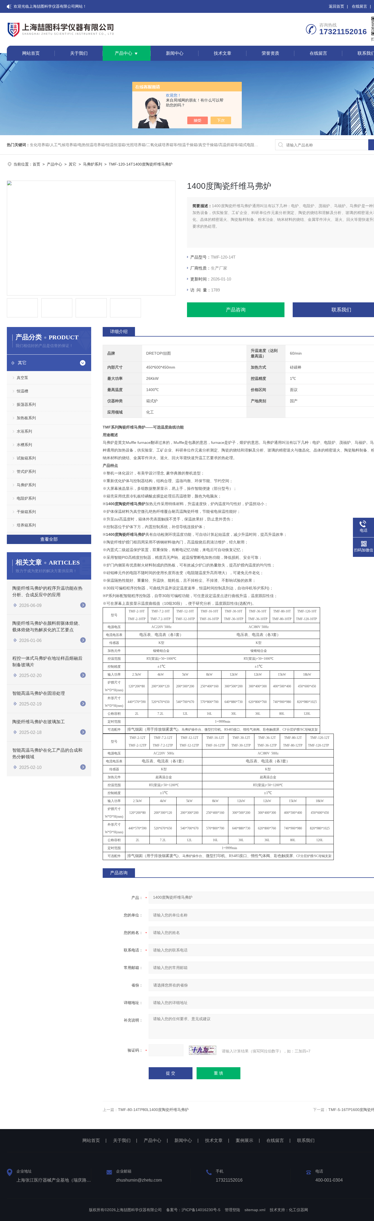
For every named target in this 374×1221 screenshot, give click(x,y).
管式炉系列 (26, 471)
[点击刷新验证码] (202, 1050)
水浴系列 (24, 431)
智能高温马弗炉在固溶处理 (38, 693)
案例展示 (244, 1140)
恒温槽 (22, 391)
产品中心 (123, 53)
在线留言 (359, 6)
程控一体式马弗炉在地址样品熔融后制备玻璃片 (47, 661)
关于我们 (79, 53)
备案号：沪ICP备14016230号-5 (193, 1210)
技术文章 (222, 53)
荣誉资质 (270, 53)
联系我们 (306, 1140)
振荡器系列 (26, 404)
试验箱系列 (26, 458)
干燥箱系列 (26, 512)
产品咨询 (236, 310)
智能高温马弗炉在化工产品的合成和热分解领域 (47, 753)
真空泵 (22, 377)
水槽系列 (24, 444)
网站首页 (31, 53)
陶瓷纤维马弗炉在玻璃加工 (38, 721)
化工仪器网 (298, 1210)
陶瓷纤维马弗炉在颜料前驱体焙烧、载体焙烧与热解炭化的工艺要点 (47, 626)
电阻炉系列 (26, 498)
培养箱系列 (26, 525)
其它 (72, 164)
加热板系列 (26, 418)
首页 (36, 164)
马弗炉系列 (92, 164)
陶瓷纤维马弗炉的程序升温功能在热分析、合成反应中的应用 (47, 591)
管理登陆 (232, 1210)
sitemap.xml (254, 1210)
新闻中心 (174, 53)
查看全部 (49, 539)
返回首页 (336, 6)
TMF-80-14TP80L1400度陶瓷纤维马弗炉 (153, 1109)
